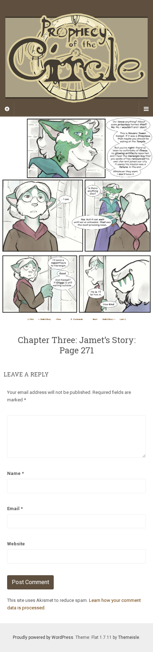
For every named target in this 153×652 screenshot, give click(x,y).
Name (15, 473)
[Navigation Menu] (146, 109)
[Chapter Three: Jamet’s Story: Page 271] (76, 215)
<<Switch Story (44, 319)
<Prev (58, 319)
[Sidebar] (7, 109)
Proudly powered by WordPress (43, 637)
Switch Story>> (109, 319)
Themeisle (128, 637)
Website (16, 543)
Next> (95, 319)
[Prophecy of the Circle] (76, 58)
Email (15, 508)
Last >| (123, 319)
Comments (77, 319)
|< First (30, 319)
